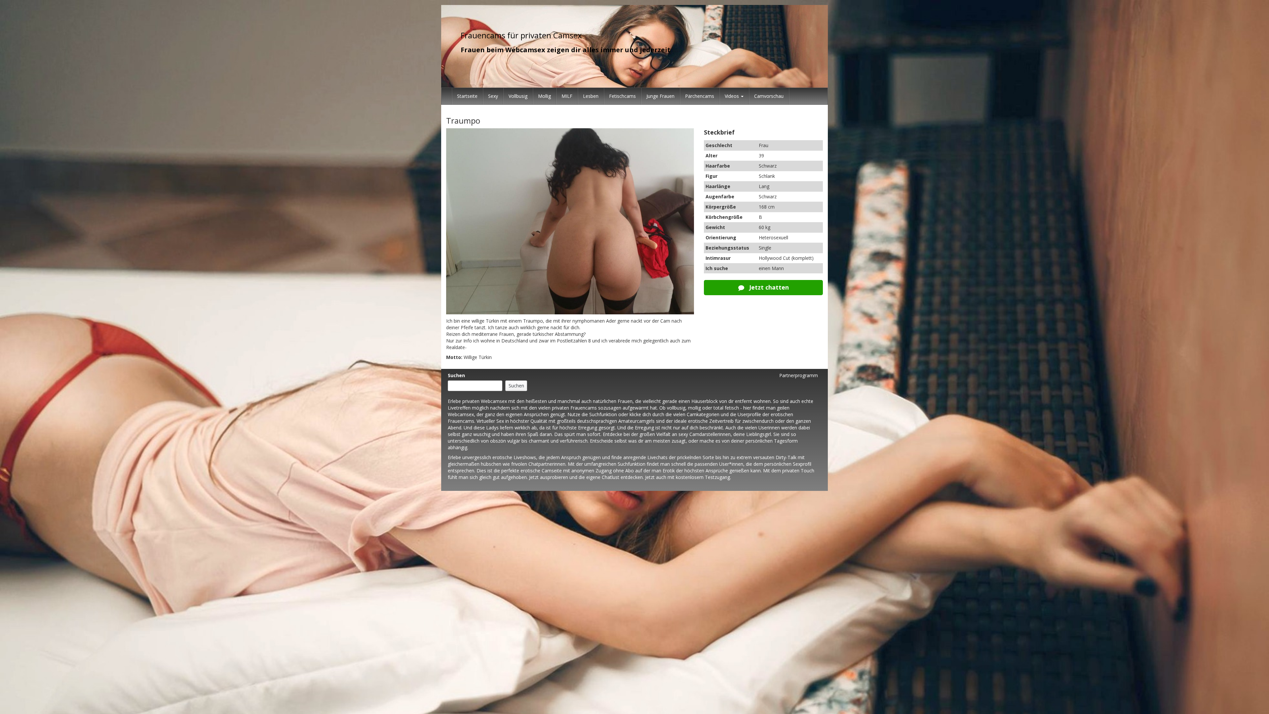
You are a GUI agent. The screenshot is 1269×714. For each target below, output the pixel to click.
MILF (566, 96)
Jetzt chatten (768, 287)
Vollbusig (518, 96)
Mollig (544, 96)
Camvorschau (769, 96)
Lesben (590, 96)
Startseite (467, 96)
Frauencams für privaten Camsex (521, 35)
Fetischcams (622, 96)
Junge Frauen (660, 96)
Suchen (456, 375)
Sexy (493, 96)
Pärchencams (699, 96)
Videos (732, 96)
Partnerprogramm (798, 375)
